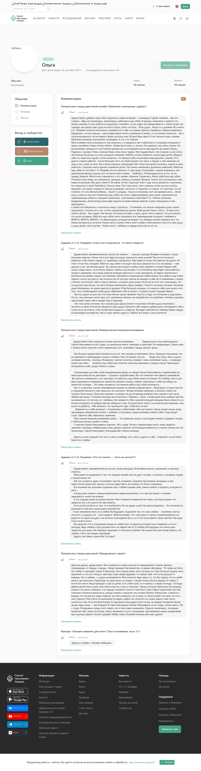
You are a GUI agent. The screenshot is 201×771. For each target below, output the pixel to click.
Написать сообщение (175, 65)
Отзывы (25, 111)
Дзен (15, 733)
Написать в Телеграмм (170, 703)
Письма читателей (128, 703)
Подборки (84, 698)
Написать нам (170, 729)
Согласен (168, 762)
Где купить (164, 687)
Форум (140, 18)
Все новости (125, 681)
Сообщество (125, 708)
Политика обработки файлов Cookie (53, 735)
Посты (24, 118)
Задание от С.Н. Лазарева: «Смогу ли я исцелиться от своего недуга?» (102, 243)
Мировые (123, 692)
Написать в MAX (167, 709)
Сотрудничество (47, 692)
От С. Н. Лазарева (128, 687)
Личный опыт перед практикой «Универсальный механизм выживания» (102, 330)
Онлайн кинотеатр (66, 4)
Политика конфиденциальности (55, 717)
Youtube (17, 716)
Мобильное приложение (51, 703)
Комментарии (28, 105)
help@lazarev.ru (166, 721)
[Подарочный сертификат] (174, 18)
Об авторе (39, 18)
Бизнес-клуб (97, 4)
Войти (185, 7)
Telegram (17, 724)
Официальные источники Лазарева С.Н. (52, 710)
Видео (82, 681)
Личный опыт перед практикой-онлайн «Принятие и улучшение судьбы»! (103, 106)
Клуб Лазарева (34, 4)
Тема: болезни (86, 703)
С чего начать (163, 6)
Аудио (82, 692)
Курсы (118, 18)
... (156, 65)
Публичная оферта (48, 728)
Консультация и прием (50, 687)
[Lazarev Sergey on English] (177, 6)
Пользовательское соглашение (54, 723)
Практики (104, 18)
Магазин (89, 18)
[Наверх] (195, 738)
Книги (129, 18)
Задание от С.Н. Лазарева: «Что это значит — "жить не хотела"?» (98, 457)
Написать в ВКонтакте (170, 715)
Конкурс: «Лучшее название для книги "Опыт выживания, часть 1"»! (100, 631)
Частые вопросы (167, 681)
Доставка (83, 714)
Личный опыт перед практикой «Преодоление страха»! (93, 553)
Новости (53, 18)
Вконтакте (18, 708)
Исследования (71, 18)
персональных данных (142, 762)
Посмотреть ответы (71, 233)
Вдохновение (125, 698)
